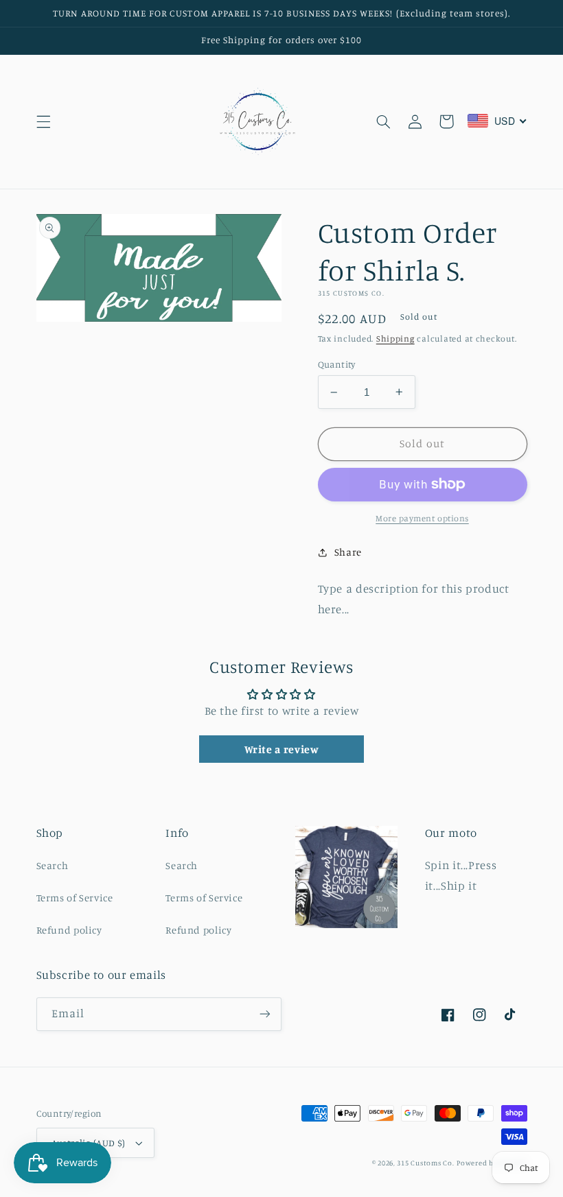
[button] (43, 121)
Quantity (337, 364)
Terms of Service (74, 897)
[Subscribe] (265, 1014)
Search (52, 865)
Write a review (281, 749)
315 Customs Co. (425, 1163)
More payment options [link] (422, 518)
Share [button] (348, 552)
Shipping (395, 338)
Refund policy (69, 930)
